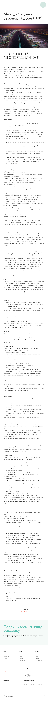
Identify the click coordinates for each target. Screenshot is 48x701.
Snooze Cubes (7, 220)
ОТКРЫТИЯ (5, 658)
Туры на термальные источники (30, 673)
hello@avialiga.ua (7, 671)
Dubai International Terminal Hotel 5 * (14, 174)
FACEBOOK (24, 611)
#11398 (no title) (38, 660)
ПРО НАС (37, 658)
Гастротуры (26, 674)
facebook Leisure (25, 684)
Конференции (27, 676)
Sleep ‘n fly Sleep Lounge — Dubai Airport (18, 195)
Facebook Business (32, 684)
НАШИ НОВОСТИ (38, 662)
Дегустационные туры (28, 675)
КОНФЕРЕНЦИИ (22, 660)
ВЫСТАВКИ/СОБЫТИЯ (23, 662)
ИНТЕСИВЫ (21, 658)
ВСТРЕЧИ (21, 656)
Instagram (40, 684)
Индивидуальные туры (29, 671)
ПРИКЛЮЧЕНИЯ (6, 656)
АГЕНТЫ (36, 656)
